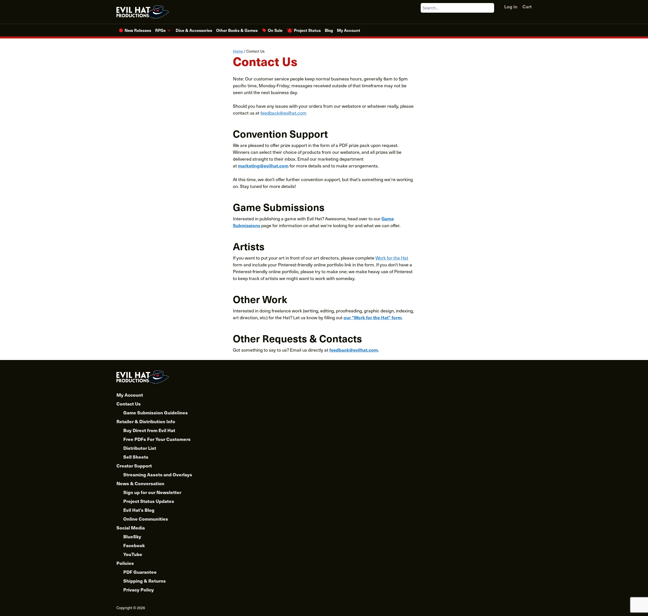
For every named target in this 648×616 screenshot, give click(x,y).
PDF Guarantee (140, 572)
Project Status (307, 30)
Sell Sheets (135, 457)
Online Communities (145, 519)
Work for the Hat (391, 257)
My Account (348, 30)
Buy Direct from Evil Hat (149, 430)
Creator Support (134, 465)
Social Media (130, 527)
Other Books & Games (237, 30)
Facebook (134, 545)
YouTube (132, 554)
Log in (510, 6)
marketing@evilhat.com (263, 165)
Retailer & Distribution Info (145, 421)
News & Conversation (140, 483)
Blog (329, 30)
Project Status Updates (148, 501)
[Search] (490, 8)
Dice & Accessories (194, 30)
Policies (125, 563)
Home (238, 51)
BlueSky (132, 536)
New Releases (138, 30)
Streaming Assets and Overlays (157, 474)
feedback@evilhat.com (283, 113)
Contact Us (128, 403)
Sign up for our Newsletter (152, 492)
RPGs (160, 30)
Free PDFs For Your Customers (157, 439)
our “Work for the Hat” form (372, 317)
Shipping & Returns (144, 581)
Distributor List (139, 448)
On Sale (275, 30)
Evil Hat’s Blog (138, 510)
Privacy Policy (138, 589)
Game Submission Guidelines (155, 412)
